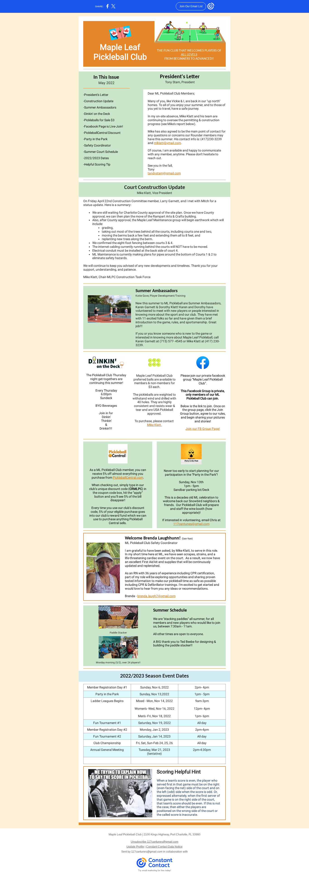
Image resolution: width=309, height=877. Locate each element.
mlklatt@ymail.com (167, 143)
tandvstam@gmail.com (164, 173)
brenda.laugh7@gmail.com (156, 596)
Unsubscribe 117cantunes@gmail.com (154, 841)
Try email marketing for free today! (154, 870)
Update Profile (135, 846)
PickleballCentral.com (128, 477)
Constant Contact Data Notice (164, 846)
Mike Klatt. (154, 425)
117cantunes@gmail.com (191, 524)
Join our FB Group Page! (202, 428)
